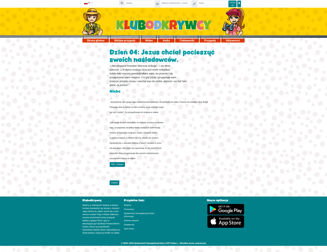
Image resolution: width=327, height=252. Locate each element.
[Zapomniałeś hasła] (239, 4)
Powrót (114, 183)
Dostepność (129, 224)
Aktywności (233, 40)
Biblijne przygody (124, 40)
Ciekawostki (187, 40)
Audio (166, 40)
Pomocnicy (129, 209)
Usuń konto (129, 229)
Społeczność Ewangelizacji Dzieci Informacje (139, 215)
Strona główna (95, 40)
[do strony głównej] (163, 26)
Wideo (149, 40)
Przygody (210, 40)
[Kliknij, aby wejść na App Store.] (226, 221)
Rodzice (127, 205)
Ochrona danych (131, 220)
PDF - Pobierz (117, 164)
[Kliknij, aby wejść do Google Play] (226, 209)
